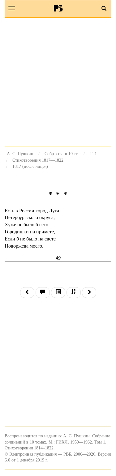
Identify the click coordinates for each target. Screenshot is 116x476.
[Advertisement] (58, 82)
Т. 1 (93, 153)
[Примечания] (43, 292)
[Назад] (27, 292)
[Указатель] (74, 292)
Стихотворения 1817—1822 (37, 160)
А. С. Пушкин (20, 153)
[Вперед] (89, 292)
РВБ (58, 8)
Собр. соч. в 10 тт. (62, 153)
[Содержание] (58, 292)
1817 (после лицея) (30, 166)
